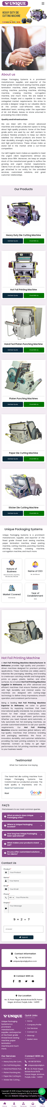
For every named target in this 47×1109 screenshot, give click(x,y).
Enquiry (7, 902)
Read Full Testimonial (14, 788)
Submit (25, 937)
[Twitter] (26, 981)
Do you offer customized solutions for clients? (23, 853)
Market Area (32, 1039)
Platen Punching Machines (23, 398)
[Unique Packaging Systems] (33, 981)
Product (7, 869)
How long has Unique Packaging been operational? (22, 834)
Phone (7, 894)
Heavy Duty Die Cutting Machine (23, 235)
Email (6, 886)
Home (29, 1021)
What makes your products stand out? (23, 843)
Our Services (32, 1028)
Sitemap (30, 1035)
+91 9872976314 (24, 957)
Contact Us (32, 1032)
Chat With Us (33, 241)
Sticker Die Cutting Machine (23, 507)
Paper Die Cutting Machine (23, 453)
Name (7, 877)
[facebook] (13, 981)
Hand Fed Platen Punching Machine (23, 344)
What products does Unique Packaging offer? (20, 816)
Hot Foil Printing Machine (23, 289)
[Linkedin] (19, 981)
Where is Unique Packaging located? (19, 825)
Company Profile (34, 1024)
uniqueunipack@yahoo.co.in (25, 961)
